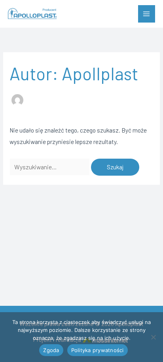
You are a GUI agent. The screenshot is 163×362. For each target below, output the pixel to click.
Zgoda (51, 350)
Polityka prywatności (97, 350)
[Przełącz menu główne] (146, 13)
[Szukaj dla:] (50, 167)
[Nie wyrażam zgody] (153, 337)
